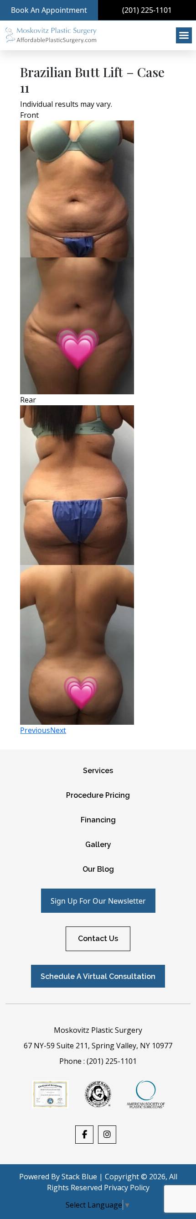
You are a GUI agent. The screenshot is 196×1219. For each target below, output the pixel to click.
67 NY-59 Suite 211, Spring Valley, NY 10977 (98, 1046)
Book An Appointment (49, 10)
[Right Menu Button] (184, 35)
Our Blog (98, 869)
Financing (98, 820)
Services (98, 770)
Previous (35, 730)
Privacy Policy (127, 1187)
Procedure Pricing (98, 795)
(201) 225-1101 (147, 10)
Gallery (98, 844)
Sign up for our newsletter (98, 901)
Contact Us (98, 938)
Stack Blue (79, 1177)
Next (58, 730)
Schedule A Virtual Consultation (98, 976)
